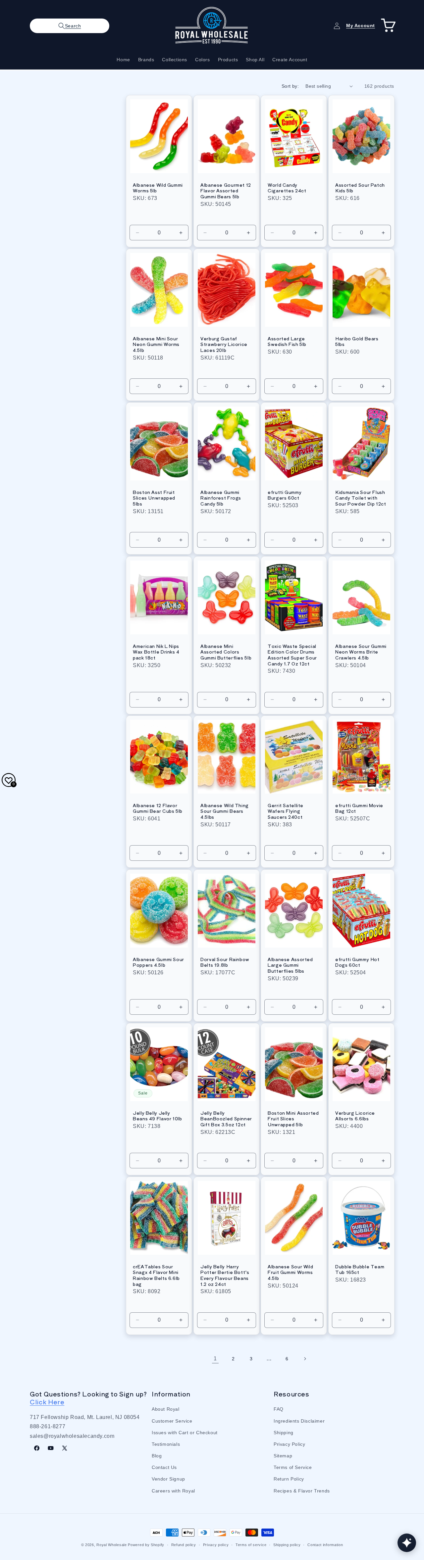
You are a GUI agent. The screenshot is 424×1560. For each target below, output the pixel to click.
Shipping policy (287, 1545)
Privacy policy (216, 1545)
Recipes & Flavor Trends (302, 1490)
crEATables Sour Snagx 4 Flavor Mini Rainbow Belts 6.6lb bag (156, 1275)
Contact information (325, 1545)
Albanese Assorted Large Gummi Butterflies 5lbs (290, 965)
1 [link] (215, 1358)
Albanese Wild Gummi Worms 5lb (158, 188)
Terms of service (251, 1545)
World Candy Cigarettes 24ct (287, 188)
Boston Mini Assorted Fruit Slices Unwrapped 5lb (293, 1119)
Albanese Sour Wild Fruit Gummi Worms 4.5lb (290, 1272)
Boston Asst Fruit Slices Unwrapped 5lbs (154, 498)
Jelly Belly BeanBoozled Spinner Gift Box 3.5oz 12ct (226, 1119)
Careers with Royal (173, 1490)
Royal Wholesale (111, 1545)
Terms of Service (293, 1467)
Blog (157, 1455)
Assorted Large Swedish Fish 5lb (287, 341)
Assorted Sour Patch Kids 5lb (360, 188)
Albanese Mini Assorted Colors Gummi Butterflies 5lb (225, 652)
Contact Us (164, 1467)
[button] (69, 26)
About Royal (166, 1409)
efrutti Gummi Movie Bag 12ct (359, 808)
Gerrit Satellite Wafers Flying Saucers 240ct (285, 811)
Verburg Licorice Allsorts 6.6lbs (355, 1116)
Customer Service (172, 1421)
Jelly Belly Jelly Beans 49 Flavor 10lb (157, 1116)
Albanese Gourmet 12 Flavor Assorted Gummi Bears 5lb (225, 191)
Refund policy (183, 1545)
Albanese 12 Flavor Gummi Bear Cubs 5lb (158, 808)
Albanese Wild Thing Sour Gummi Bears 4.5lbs (224, 811)
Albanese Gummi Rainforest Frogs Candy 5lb (220, 498)
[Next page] (304, 1358)
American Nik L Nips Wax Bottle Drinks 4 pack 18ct (156, 652)
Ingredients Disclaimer (299, 1421)
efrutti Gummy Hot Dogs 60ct (357, 962)
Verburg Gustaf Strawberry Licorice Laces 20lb (223, 344)
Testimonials (166, 1444)
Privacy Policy (289, 1444)
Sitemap (283, 1455)
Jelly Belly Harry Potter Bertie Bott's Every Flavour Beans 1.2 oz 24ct (224, 1275)
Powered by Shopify (146, 1545)
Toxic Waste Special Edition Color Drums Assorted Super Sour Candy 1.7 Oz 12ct (292, 654)
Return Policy (289, 1479)
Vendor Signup (168, 1479)
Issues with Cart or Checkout (185, 1432)
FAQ (279, 1409)
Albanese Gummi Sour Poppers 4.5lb (158, 962)
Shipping (283, 1432)
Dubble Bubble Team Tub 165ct (359, 1269)
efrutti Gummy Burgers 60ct (284, 495)
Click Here (47, 1401)
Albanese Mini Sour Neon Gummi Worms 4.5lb (156, 344)
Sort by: (290, 86)
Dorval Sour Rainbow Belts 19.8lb (224, 962)
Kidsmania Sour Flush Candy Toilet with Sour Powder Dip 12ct (360, 498)
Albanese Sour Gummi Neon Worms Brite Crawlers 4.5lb (361, 652)
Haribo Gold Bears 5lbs (357, 341)
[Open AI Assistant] (407, 1543)
